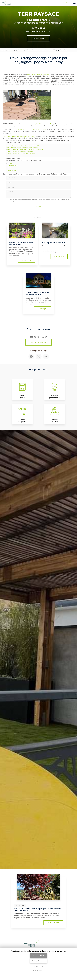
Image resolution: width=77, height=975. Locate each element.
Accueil (3, 50)
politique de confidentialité (60, 201)
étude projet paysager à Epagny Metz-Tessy (29, 129)
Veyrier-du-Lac (12, 170)
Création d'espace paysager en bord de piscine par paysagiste (25, 149)
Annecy (10, 163)
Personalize (39, 966)
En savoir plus (26, 260)
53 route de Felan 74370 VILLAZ (38, 31)
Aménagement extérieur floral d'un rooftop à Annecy (38, 908)
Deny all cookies (39, 961)
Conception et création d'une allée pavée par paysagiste (23, 146)
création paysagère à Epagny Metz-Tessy (39, 124)
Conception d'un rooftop (53, 242)
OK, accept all (39, 955)
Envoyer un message (38, 342)
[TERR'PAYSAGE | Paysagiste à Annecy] (6, 3)
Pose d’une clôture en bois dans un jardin (21, 243)
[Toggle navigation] (74, 3)
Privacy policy (39, 970)
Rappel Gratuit (65, 2)
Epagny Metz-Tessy (19, 50)
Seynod (10, 169)
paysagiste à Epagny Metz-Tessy (38, 74)
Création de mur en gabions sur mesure (19, 155)
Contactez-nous (38, 39)
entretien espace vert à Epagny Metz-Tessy (19, 137)
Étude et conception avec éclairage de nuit (37, 294)
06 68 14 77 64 (38, 28)
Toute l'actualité (53, 923)
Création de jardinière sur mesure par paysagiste (21, 153)
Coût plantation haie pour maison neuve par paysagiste (24, 147)
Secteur (9, 50)
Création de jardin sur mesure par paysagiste (20, 151)
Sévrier (9, 167)
